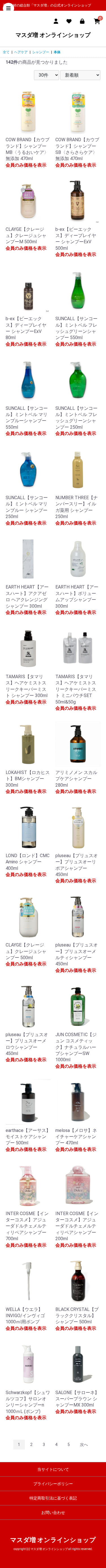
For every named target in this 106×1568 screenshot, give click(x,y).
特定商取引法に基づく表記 (53, 1498)
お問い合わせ (53, 1512)
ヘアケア (21, 52)
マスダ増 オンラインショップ (53, 35)
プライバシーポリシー (53, 1483)
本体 (57, 52)
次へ (84, 1444)
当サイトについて (53, 1469)
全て (6, 52)
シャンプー (40, 52)
